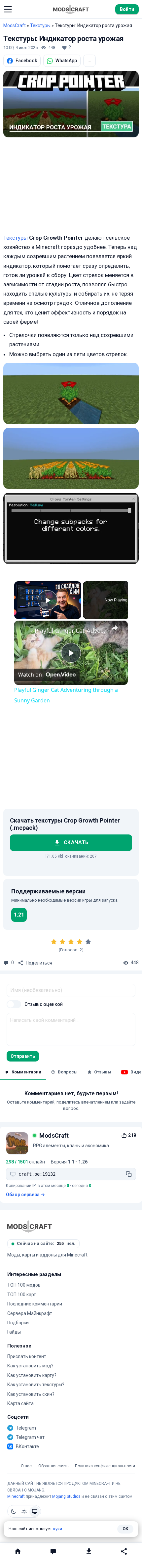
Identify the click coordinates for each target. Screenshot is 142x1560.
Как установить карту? (31, 1375)
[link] (24, 631)
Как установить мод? (30, 1365)
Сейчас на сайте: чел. (46, 1243)
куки (57, 1528)
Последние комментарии (34, 1303)
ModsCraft (14, 25)
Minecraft (16, 1496)
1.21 (19, 915)
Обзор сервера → (25, 1194)
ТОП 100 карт (21, 1294)
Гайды (14, 1332)
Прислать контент (26, 1356)
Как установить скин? (30, 1394)
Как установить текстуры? (35, 1384)
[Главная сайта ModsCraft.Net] (71, 9)
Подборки (18, 1322)
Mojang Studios (66, 1496)
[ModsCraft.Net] (29, 1226)
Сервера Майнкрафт (29, 1313)
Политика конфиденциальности (105, 1466)
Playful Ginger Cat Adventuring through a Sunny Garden (70, 631)
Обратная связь (53, 1466)
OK (125, 1528)
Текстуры (40, 25)
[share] (115, 628)
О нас (26, 1466)
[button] (8, 9)
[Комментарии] (53, 1551)
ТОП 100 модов (24, 1285)
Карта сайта (20, 1403)
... (89, 60)
